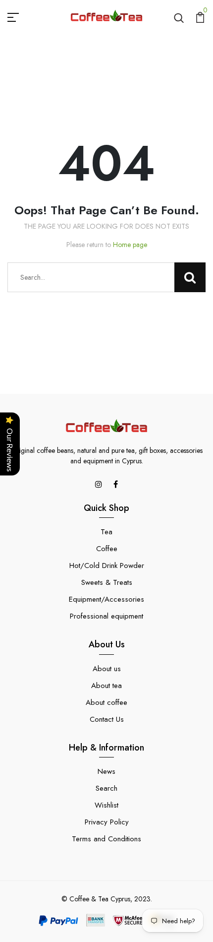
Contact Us (107, 719)
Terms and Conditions (106, 838)
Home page (130, 245)
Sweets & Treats (106, 582)
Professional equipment (106, 616)
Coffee (106, 548)
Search (106, 788)
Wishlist (106, 805)
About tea (106, 685)
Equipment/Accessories (106, 599)
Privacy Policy (107, 821)
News (106, 771)
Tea (106, 531)
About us (107, 668)
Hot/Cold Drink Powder (106, 565)
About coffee (106, 702)
